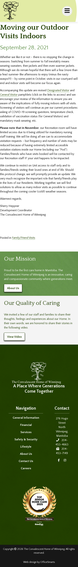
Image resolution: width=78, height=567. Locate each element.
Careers (26, 468)
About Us (13, 288)
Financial (26, 425)
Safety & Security (26, 439)
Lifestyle (25, 446)
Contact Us (26, 461)
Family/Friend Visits (23, 237)
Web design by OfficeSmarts (39, 562)
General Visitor (9, 94)
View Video (14, 336)
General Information (26, 417)
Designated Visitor (58, 90)
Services (25, 432)
